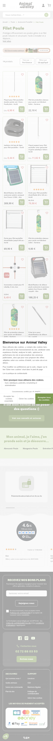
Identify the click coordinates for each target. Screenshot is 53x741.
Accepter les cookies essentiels (9, 398)
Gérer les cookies (26, 399)
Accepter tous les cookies (44, 398)
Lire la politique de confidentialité (15, 373)
